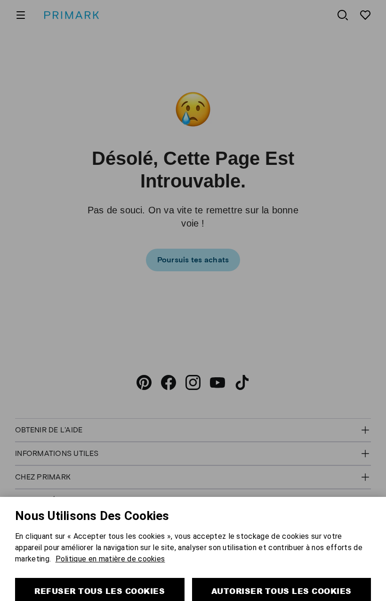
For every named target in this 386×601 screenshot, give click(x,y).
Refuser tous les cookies (99, 574)
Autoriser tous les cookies (281, 574)
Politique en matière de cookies (110, 541)
